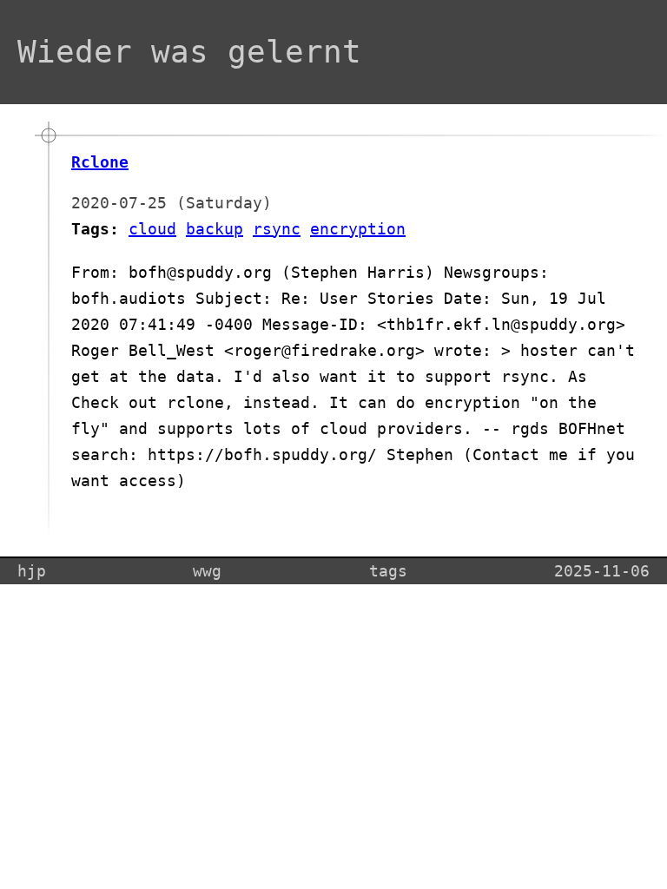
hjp (31, 571)
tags (388, 571)
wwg (207, 571)
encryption (358, 229)
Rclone (100, 162)
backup (214, 229)
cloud (152, 229)
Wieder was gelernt (189, 51)
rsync (276, 229)
